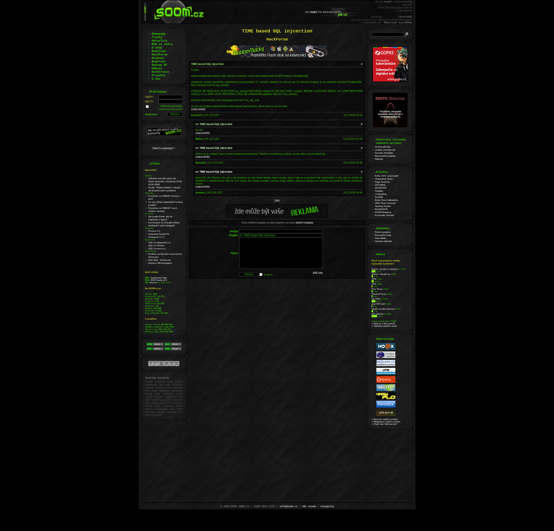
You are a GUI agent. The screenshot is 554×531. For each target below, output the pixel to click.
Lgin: (149, 96)
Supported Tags (159, 278)
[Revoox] (385, 406)
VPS (374, 284)
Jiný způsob (377, 314)
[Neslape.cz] (385, 365)
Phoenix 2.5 (154, 231)
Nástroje (379, 159)
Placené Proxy (379, 294)
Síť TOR (376, 299)
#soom (153, 282)
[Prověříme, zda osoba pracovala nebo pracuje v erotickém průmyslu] (390, 126)
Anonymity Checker (384, 215)
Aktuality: (149, 193)
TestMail (379, 191)
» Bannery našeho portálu (385, 419)
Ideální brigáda (304, 222)
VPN (374, 279)
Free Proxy (377, 289)
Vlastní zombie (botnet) (383, 309)
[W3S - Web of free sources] (385, 415)
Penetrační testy (383, 235)
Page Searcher (382, 182)
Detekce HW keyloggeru (160, 263)
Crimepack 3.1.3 (156, 237)
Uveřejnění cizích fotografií (161, 225)
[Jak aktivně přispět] (164, 135)
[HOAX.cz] (385, 349)
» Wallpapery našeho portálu (386, 421)
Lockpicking (381, 194)
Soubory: (149, 228)
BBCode (318, 272)
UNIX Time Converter (385, 203)
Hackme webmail (383, 241)
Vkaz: (234, 253)
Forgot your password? (170, 109)
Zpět (277, 200)
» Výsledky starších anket (384, 326)
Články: (148, 175)
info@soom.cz (288, 506)
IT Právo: (149, 213)
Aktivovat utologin (171, 106)
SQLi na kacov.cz (157, 248)
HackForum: (151, 251)
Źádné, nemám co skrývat (384, 269)
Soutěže (379, 197)
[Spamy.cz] (385, 382)
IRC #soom (309, 506)
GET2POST (381, 188)
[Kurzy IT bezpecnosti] (390, 81)
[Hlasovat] (373, 271)
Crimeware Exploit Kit (158, 234)
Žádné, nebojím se (381, 274)
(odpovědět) (198, 109)
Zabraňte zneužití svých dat (162, 178)
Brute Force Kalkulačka (386, 200)
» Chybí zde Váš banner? (384, 424)
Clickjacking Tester (384, 179)
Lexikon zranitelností (385, 150)
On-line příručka (383, 147)
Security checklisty (384, 153)
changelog (327, 506)
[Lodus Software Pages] (385, 374)
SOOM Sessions (383, 212)
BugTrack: (150, 239)
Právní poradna (382, 232)
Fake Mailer (380, 238)
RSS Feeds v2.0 (159, 280)
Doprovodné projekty (385, 156)
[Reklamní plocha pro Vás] (277, 216)
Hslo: (149, 101)
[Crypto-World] (385, 357)
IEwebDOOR (381, 209)
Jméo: (234, 231)
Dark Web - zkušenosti (159, 260)
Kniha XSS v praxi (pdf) (386, 176)
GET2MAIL (380, 185)
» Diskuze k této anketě (383, 323)
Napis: (234, 235)
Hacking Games (383, 206)
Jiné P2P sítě (378, 304)
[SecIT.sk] (385, 390)
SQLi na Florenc (156, 245)
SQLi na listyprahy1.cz (159, 242)
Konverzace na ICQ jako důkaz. (164, 222)
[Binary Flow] (385, 398)
